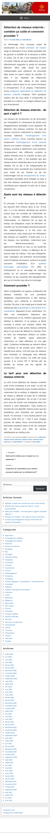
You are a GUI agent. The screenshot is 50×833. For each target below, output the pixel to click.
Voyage (8, 641)
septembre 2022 (11, 757)
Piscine (8, 608)
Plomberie (9, 611)
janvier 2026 (9, 667)
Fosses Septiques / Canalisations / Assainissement (24, 581)
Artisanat (8, 543)
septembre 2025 (11, 678)
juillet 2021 (9, 795)
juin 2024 (8, 714)
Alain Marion (26, 39)
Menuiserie (9, 603)
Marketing (8, 597)
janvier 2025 (9, 700)
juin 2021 (8, 797)
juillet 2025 (9, 684)
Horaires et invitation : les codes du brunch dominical (24, 517)
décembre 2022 (11, 749)
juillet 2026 (9, 654)
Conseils (8, 565)
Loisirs (7, 595)
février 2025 (9, 697)
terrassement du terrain (35, 175)
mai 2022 (8, 768)
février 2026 (9, 665)
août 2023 (8, 738)
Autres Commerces (12, 546)
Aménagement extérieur (14, 538)
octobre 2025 (10, 676)
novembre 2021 (11, 784)
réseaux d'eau (27, 439)
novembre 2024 (11, 705)
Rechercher (7, 484)
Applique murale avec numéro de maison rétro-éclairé (25, 503)
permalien (37, 442)
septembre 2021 (11, 789)
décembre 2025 (11, 670)
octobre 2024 (10, 708)
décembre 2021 (11, 781)
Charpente (9, 559)
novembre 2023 (11, 730)
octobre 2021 (10, 787)
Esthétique (9, 578)
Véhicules (8, 638)
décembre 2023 (11, 727)
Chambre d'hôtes (11, 557)
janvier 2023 (9, 746)
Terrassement (10, 625)
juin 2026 (8, 657)
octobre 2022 (10, 754)
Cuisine (8, 570)
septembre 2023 (11, 735)
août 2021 (8, 792)
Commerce (9, 562)
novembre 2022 (11, 751)
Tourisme (8, 630)
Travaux (8, 635)
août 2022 (8, 760)
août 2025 (8, 681)
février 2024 (9, 722)
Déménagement (11, 573)
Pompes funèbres (11, 614)
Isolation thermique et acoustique (17, 589)
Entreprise (9, 576)
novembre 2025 (11, 673)
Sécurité (8, 619)
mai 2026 (8, 659)
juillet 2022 (9, 762)
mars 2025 (9, 694)
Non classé (9, 605)
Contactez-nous (9, 810)
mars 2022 (9, 773)
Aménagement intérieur (13, 541)
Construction (9, 568)
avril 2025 (8, 692)
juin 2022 (8, 765)
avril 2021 (8, 800)
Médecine (8, 600)
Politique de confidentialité (13, 812)
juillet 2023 (9, 741)
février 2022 (9, 776)
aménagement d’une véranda (31, 142)
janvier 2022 (9, 778)
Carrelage (8, 554)
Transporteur (9, 633)
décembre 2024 (11, 703)
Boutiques (9, 549)
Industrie (8, 587)
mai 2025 (8, 689)
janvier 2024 (9, 724)
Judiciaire (8, 592)
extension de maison (36, 47)
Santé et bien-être (11, 616)
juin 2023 (8, 743)
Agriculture (9, 535)
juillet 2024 (9, 711)
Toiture (7, 627)
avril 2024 (8, 719)
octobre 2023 (10, 732)
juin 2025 (8, 686)
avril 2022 (8, 770)
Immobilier (9, 584)
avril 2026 (8, 662)
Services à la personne (13, 622)
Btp (24, 437)
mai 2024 (8, 716)
